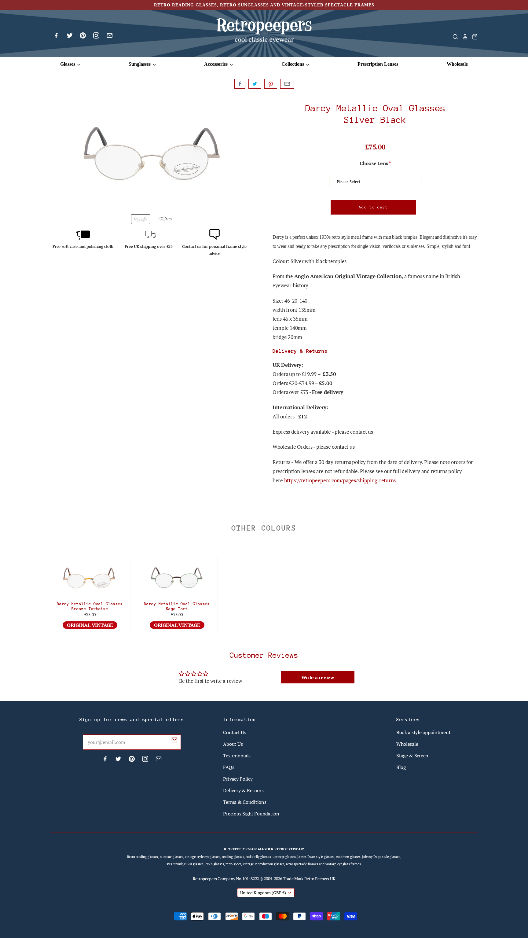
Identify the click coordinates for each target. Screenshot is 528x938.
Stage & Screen (412, 755)
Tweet (254, 84)
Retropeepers (205, 878)
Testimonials (237, 755)
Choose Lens (374, 163)
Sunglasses (140, 64)
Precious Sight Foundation (251, 813)
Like (239, 84)
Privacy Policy (237, 778)
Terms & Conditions (244, 802)
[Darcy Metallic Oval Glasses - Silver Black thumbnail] (165, 219)
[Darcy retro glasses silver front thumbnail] (140, 219)
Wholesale (457, 64)
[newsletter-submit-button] (174, 741)
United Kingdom (263, 893)
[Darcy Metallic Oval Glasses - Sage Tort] (177, 578)
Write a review (317, 677)
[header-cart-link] (473, 37)
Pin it (270, 84)
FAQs (228, 767)
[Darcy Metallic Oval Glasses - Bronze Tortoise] (90, 578)
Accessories (216, 64)
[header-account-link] (463, 37)
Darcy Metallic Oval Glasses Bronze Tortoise (90, 606)
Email (287, 84)
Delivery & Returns (243, 790)
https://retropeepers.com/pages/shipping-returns (340, 480)
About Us (233, 744)
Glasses (68, 64)
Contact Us (234, 732)
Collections (293, 64)
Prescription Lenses (378, 64)
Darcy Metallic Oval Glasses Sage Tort (177, 606)
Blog (401, 767)
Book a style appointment (423, 732)
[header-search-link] (453, 37)
